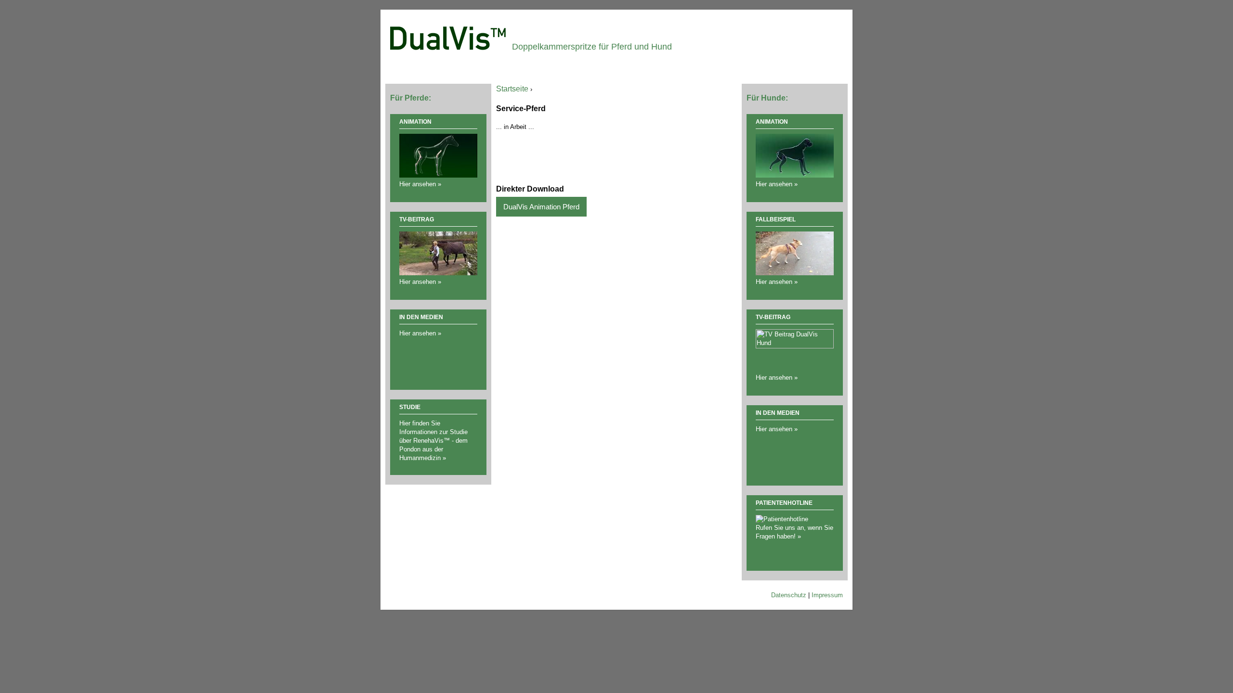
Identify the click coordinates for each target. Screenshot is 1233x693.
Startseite (512, 89)
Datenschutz (788, 595)
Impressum (827, 595)
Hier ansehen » (420, 333)
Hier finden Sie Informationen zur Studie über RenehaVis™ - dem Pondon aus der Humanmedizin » (433, 441)
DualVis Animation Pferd (541, 207)
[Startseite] (448, 37)
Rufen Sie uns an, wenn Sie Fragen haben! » (794, 532)
